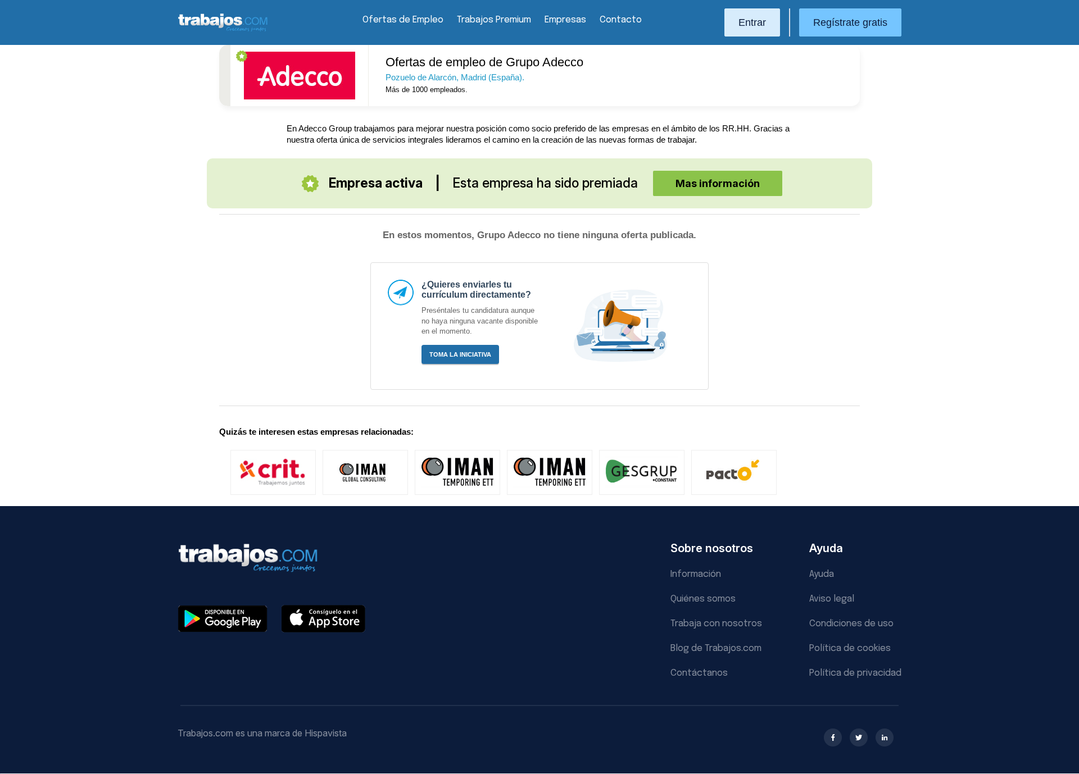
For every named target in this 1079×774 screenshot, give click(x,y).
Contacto (621, 20)
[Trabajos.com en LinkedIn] (885, 737)
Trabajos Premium (494, 20)
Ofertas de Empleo (402, 20)
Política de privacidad (855, 673)
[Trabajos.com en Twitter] (859, 737)
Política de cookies (850, 648)
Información (695, 574)
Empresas (565, 20)
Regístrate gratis (850, 22)
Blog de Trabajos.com (715, 648)
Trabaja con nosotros (716, 624)
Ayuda (821, 574)
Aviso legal (831, 599)
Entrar (752, 22)
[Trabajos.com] (223, 30)
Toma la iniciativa (460, 354)
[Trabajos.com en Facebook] (833, 737)
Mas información (717, 183)
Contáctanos (699, 673)
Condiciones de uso (851, 624)
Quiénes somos (703, 599)
